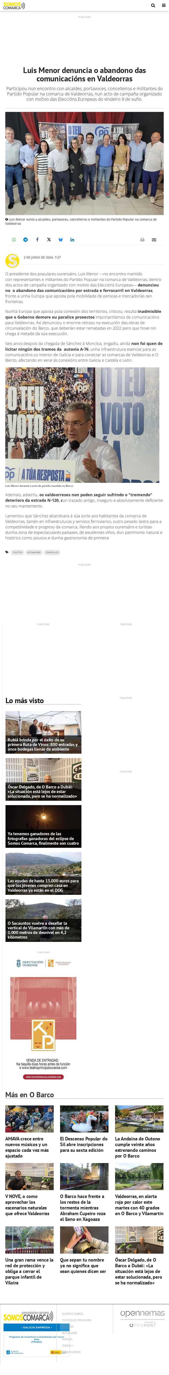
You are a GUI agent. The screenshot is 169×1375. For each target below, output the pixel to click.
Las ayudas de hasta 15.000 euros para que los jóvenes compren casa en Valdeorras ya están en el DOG (43, 885)
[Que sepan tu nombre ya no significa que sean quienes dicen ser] (84, 1240)
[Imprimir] (142, 239)
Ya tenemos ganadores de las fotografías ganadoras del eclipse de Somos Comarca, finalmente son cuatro (43, 838)
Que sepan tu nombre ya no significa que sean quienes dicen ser (83, 1265)
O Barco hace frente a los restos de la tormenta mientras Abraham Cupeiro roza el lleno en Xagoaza (83, 1207)
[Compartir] (14, 239)
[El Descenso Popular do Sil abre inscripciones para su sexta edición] (84, 1118)
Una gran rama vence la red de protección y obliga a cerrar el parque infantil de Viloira (29, 1271)
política (17, 552)
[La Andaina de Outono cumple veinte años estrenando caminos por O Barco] (139, 1118)
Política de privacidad (76, 1320)
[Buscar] (153, 5)
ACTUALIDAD (34, 552)
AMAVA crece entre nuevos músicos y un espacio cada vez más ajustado (27, 1147)
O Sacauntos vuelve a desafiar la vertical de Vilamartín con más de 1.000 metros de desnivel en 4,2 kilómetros (38, 930)
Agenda (67, 1339)
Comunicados (71, 1352)
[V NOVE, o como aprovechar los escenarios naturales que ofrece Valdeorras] (29, 1176)
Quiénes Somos (72, 1314)
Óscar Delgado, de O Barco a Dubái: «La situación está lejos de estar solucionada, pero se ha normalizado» (42, 791)
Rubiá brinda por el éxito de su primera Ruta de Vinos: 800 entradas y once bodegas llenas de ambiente (42, 744)
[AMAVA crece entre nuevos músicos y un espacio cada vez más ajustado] (29, 1118)
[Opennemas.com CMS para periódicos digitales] (143, 1319)
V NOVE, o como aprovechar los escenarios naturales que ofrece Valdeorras (27, 1204)
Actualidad (69, 1333)
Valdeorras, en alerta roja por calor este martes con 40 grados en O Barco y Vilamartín (139, 1204)
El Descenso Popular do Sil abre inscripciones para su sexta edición (83, 1144)
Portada (67, 1326)
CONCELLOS (52, 552)
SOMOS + (67, 1346)
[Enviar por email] (154, 239)
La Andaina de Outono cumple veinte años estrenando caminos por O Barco (137, 1147)
